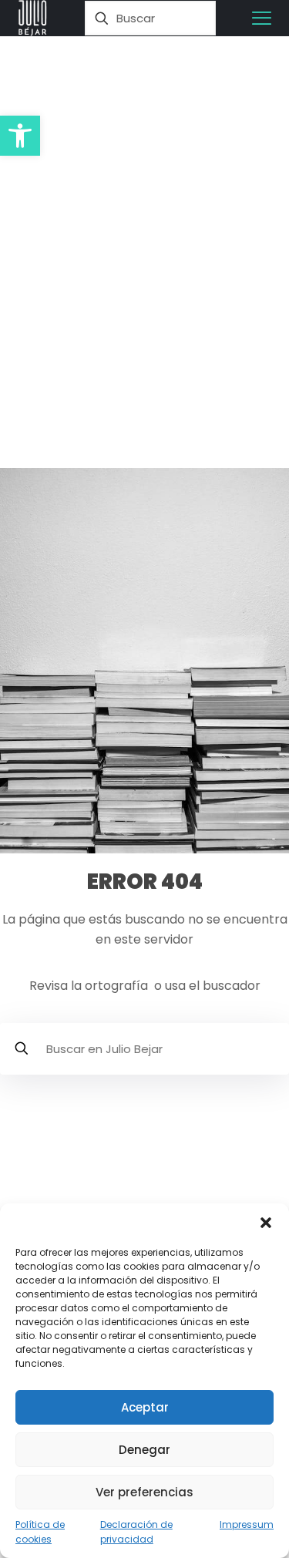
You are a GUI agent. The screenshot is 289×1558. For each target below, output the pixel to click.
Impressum (247, 1524)
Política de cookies (40, 1532)
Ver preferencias (144, 1492)
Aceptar (145, 1407)
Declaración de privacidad (136, 1532)
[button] (20, 136)
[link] (33, 18)
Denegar (144, 1450)
